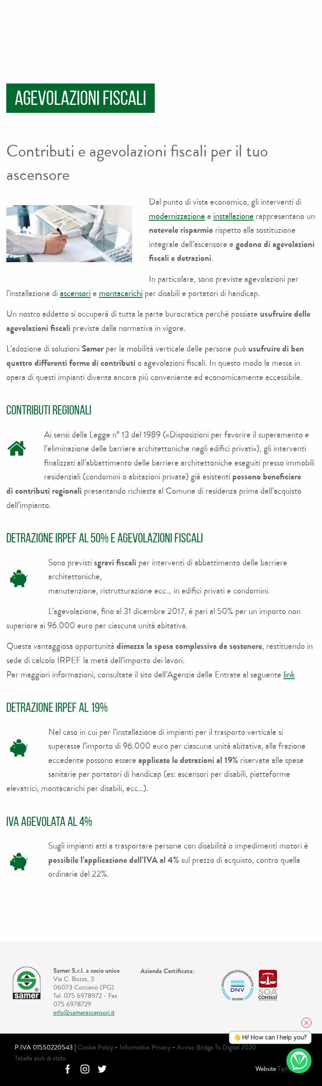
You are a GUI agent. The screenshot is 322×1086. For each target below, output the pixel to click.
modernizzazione (177, 216)
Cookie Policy (95, 1047)
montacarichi (121, 293)
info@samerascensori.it (83, 1012)
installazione (233, 216)
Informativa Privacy (145, 1047)
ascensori (75, 293)
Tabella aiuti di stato (40, 1058)
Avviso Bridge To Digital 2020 (216, 1047)
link (289, 674)
